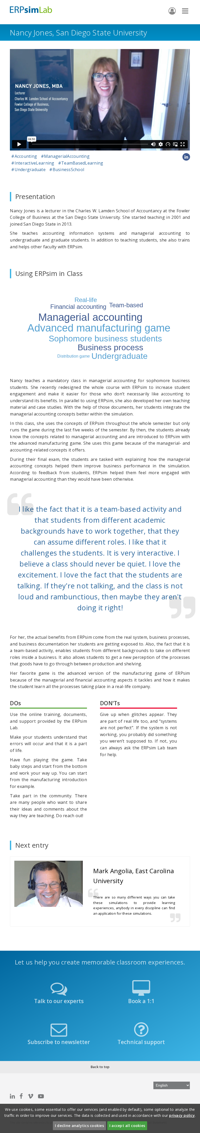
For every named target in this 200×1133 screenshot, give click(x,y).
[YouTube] (41, 1096)
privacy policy (182, 1115)
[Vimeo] (30, 1096)
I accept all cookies (127, 1125)
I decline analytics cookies (79, 1125)
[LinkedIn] (12, 1096)
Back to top (100, 1066)
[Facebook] (21, 1096)
